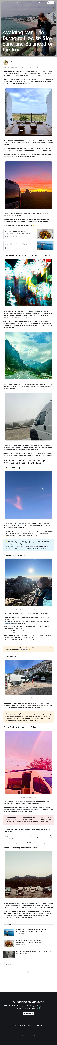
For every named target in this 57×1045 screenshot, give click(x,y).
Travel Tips (16, 2)
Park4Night (13, 546)
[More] (22, 3)
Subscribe (50, 2)
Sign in (44, 2)
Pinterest (41, 1026)
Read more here (24, 649)
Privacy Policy (23, 1025)
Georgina (11, 61)
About (4, 2)
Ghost (35, 1035)
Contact (30, 1025)
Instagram (34, 1026)
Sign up (16, 1025)
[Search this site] (39, 3)
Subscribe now (29, 1013)
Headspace (8, 623)
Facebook (38, 1026)
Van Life (10, 2)
